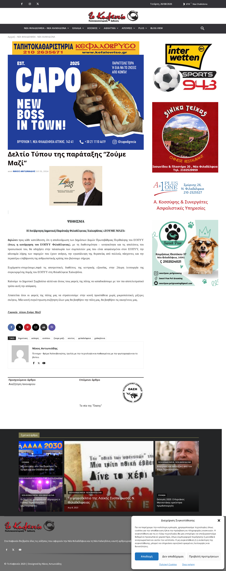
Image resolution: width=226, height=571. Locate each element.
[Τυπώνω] (43, 327)
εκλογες (35, 338)
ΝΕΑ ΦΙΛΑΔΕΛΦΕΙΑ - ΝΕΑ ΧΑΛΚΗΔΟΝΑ (36, 36)
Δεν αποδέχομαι (172, 556)
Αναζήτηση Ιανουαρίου (22, 384)
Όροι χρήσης (188, 564)
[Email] (35, 327)
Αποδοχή (147, 556)
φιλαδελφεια (84, 338)
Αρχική (11, 36)
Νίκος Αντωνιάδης (24, 171)
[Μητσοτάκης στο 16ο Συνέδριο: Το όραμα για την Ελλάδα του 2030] (41, 458)
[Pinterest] (27, 327)
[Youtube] (44, 362)
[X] (38, 4)
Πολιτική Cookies (168, 564)
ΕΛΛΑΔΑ (25, 462)
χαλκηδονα (99, 338)
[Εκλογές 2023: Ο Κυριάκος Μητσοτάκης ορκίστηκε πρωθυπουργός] (177, 494)
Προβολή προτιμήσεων (204, 556)
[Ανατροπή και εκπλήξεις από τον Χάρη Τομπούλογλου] (177, 458)
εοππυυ (46, 338)
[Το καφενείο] (113, 16)
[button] (219, 520)
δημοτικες (23, 338)
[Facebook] (22, 4)
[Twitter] (13, 550)
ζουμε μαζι (59, 338)
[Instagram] (30, 4)
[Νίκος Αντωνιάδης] (20, 355)
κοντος (71, 338)
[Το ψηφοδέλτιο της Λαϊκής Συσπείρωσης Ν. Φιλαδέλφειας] (108, 476)
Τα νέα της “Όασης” (90, 405)
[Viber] (51, 327)
